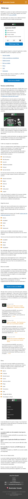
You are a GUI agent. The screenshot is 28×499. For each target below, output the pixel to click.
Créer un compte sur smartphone (11, 58)
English (14, 478)
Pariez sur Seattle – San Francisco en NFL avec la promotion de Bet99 (16, 322)
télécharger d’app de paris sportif (10, 96)
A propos (14, 481)
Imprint (11, 495)
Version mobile (6, 55)
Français (14, 479)
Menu (4, 66)
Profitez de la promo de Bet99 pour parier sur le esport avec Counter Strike (16, 340)
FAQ (4, 68)
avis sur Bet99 (12, 15)
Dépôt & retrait (6, 60)
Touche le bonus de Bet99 (14, 286)
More (14, 316)
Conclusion (5, 71)
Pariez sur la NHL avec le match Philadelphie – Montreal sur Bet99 (15, 306)
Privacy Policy (15, 495)
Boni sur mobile (6, 63)
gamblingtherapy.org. (18, 494)
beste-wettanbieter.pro (15, 482)
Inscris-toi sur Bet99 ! (14, 80)
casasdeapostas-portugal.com (15, 484)
